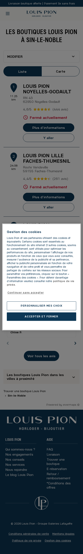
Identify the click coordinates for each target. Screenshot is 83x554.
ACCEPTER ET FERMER (41, 316)
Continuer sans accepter (25, 292)
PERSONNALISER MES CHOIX (41, 305)
